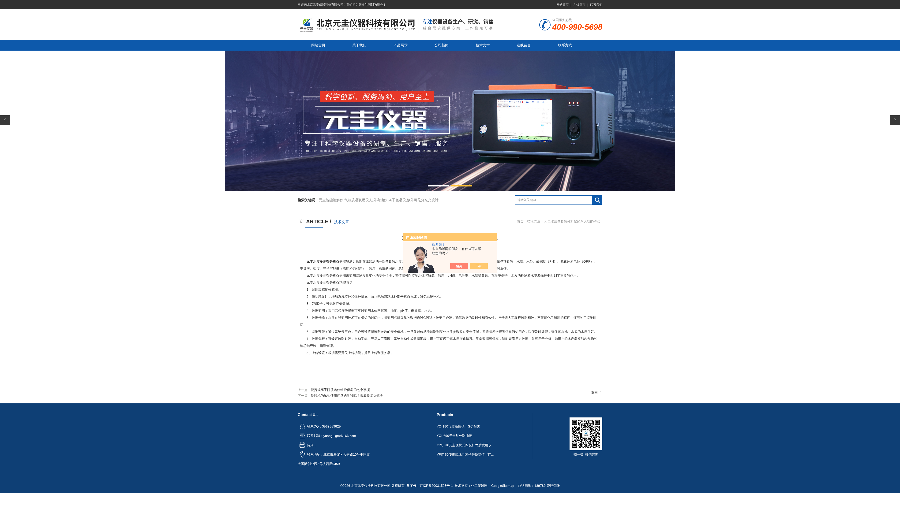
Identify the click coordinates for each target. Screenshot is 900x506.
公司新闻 (442, 45)
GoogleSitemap (502, 485)
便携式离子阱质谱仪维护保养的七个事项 (340, 390)
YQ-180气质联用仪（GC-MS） (459, 426)
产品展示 (401, 45)
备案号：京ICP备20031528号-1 (429, 485)
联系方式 (565, 45)
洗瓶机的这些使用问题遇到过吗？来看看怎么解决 (347, 396)
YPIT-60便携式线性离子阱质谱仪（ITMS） (466, 454)
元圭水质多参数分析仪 (323, 261)
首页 (520, 221)
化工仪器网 (479, 485)
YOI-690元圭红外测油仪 (454, 436)
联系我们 (596, 5)
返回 (594, 392)
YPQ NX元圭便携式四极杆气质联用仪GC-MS (466, 445)
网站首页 (562, 5)
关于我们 (359, 45)
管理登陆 (553, 485)
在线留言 (579, 5)
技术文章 (483, 45)
